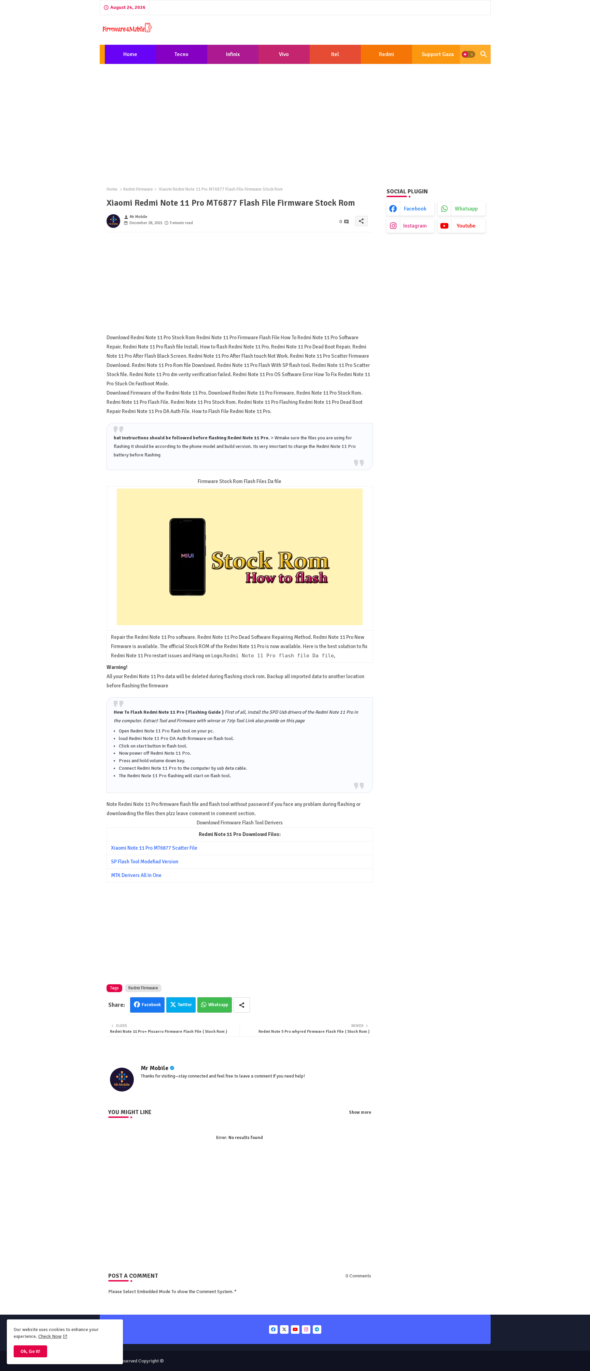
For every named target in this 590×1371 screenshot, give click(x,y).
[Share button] (242, 1005)
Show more (360, 1112)
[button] (468, 54)
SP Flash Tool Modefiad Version (144, 862)
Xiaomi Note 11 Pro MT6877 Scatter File (154, 848)
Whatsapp (218, 1004)
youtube (466, 225)
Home (130, 54)
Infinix (233, 54)
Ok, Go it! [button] (30, 1351)
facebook (415, 208)
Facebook (151, 1004)
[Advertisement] (295, 119)
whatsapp (466, 208)
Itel (335, 54)
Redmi (386, 54)
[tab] (130, 54)
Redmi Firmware (138, 189)
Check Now (49, 1336)
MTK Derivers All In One (136, 875)
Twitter (185, 1004)
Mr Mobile (154, 1068)
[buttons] (273, 1329)
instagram (415, 225)
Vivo (284, 54)
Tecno (181, 54)
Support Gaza (438, 54)
